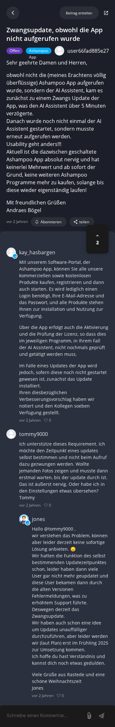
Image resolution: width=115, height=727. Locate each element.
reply (58, 420)
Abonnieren (51, 222)
